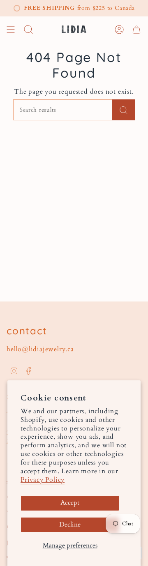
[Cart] (136, 29)
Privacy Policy (43, 479)
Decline (70, 524)
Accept (69, 502)
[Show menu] (10, 29)
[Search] (123, 109)
